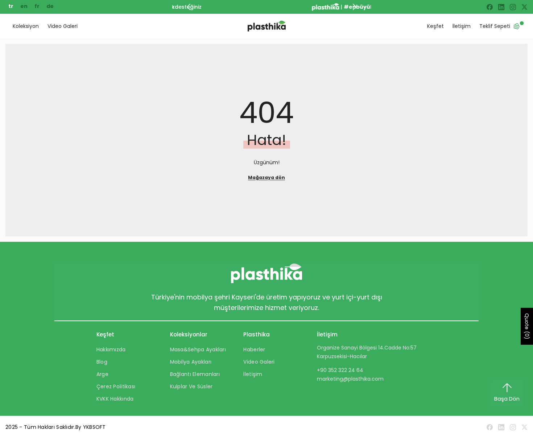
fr (37, 6)
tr (11, 6)
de (50, 6)
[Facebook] (490, 7)
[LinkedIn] (501, 7)
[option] (274, 7)
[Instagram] (513, 7)
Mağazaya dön (266, 177)
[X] (524, 7)
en (24, 6)
